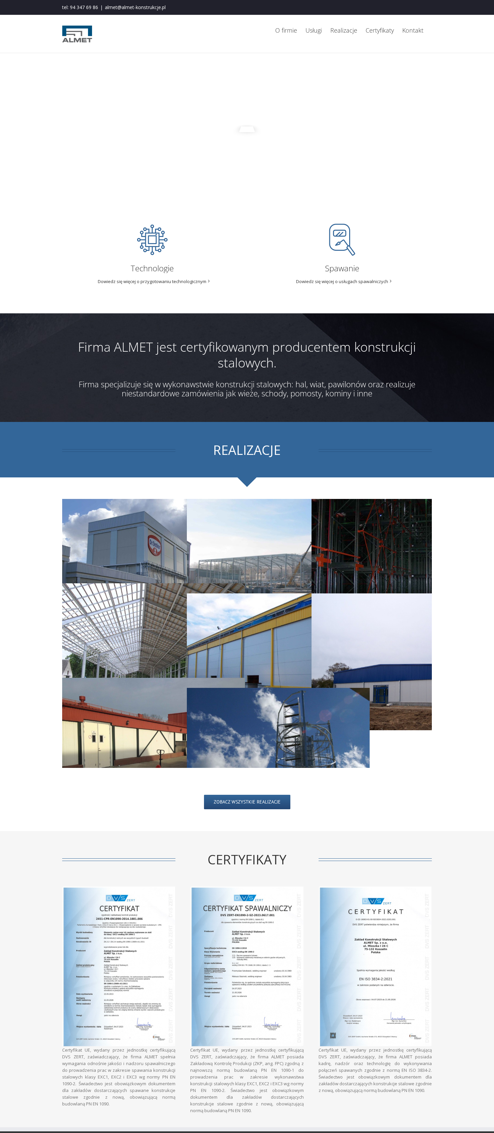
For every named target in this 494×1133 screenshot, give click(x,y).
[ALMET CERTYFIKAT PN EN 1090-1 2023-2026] (247, 889)
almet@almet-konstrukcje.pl (135, 7)
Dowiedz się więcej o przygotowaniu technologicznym (152, 281)
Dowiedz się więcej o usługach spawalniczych (342, 281)
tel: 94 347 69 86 (80, 7)
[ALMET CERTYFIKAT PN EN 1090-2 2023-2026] (119, 889)
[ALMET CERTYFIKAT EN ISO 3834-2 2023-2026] (375, 889)
